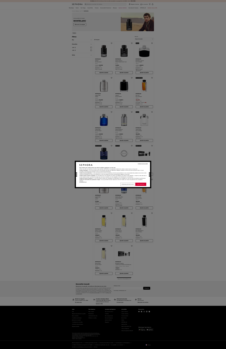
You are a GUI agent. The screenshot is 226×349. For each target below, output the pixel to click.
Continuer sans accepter (143, 163)
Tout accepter (140, 184)
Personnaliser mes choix (128, 184)
